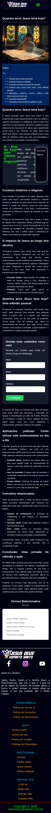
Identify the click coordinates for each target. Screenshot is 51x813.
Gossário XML (25, 798)
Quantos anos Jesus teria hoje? (21, 79)
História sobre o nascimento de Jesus (21, 627)
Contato (21, 757)
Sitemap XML (25, 794)
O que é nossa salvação (16, 623)
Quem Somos (24, 766)
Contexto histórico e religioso (20, 82)
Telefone (9, 384)
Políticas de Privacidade (24, 744)
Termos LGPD (19, 730)
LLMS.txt (23, 784)
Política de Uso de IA (24, 707)
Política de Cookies (22, 739)
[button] (38, 5)
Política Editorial (25, 771)
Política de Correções (24, 712)
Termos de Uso (20, 734)
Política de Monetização (25, 717)
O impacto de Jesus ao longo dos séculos (24, 84)
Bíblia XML (23, 789)
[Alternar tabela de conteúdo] (4, 74)
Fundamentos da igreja (15, 635)
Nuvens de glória (13, 631)
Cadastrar (15, 398)
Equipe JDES (24, 762)
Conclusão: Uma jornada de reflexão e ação (25, 102)
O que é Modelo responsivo (17, 619)
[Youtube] (42, 664)
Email (9, 372)
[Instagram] (25, 664)
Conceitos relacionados (18, 99)
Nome (8, 360)
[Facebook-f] (9, 664)
